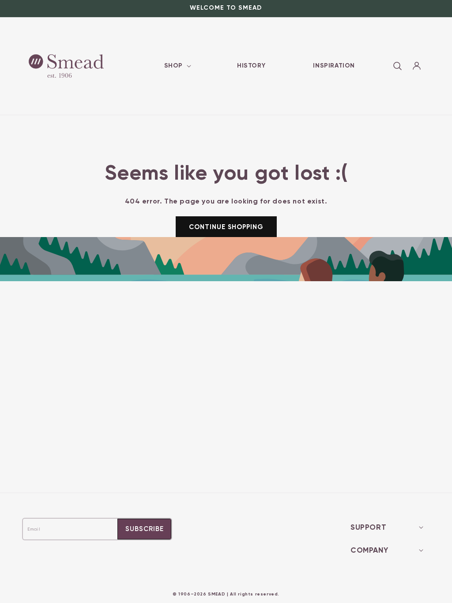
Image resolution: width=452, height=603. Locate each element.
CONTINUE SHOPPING (226, 227)
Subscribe (144, 529)
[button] (177, 66)
